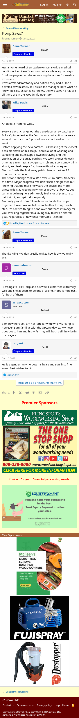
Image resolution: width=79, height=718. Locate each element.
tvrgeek (18, 343)
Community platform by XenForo (32, 711)
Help (57, 705)
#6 (75, 358)
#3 (75, 247)
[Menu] (5, 4)
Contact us (8, 705)
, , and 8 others (29, 223)
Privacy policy (44, 705)
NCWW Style (12, 700)
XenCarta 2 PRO (10, 714)
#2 (75, 117)
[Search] (74, 4)
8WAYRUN (41, 714)
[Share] (71, 61)
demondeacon (22, 265)
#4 (75, 280)
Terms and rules (25, 705)
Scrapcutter (20, 302)
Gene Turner (11, 38)
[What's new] (67, 4)
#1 (75, 61)
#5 (75, 317)
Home (65, 705)
